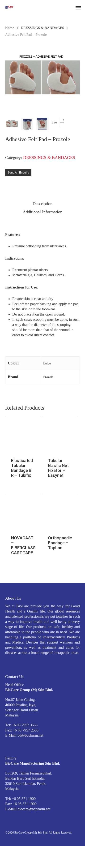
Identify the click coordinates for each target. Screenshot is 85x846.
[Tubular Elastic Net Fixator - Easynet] (60, 434)
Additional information (42, 212)
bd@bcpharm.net (30, 735)
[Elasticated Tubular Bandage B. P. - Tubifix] (23, 434)
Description (42, 203)
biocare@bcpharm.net (33, 809)
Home (9, 28)
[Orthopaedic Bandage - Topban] (60, 512)
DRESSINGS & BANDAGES (42, 28)
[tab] (43, 203)
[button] (78, 7)
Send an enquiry (18, 172)
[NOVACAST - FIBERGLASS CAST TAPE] (23, 512)
